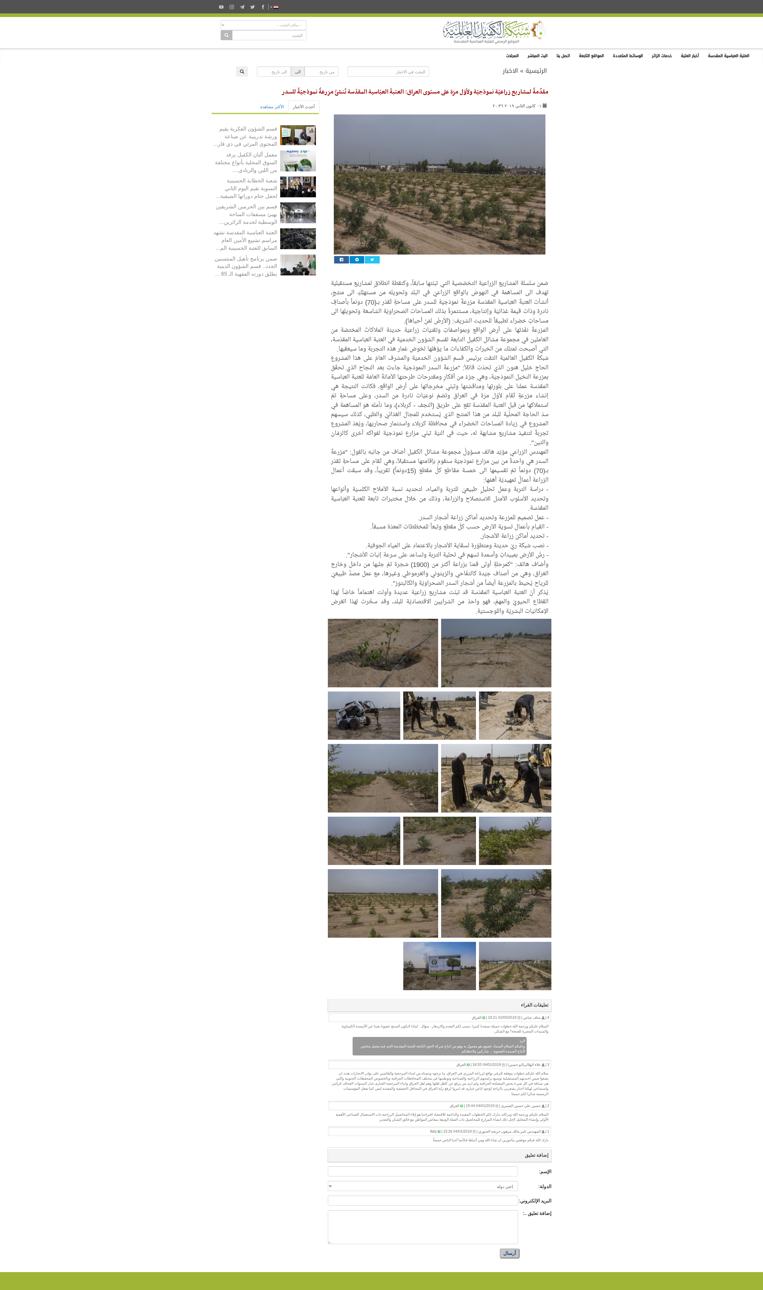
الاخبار (510, 70)
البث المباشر (538, 55)
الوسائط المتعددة (628, 55)
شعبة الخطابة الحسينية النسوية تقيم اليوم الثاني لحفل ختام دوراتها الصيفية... (246, 187)
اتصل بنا (563, 55)
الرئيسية (536, 70)
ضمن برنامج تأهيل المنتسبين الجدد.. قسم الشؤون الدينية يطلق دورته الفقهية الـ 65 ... (246, 265)
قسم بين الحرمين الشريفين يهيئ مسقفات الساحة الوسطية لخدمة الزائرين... (246, 213)
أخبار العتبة (690, 55)
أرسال (509, 1253)
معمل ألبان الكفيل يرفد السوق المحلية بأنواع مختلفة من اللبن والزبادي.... (246, 161)
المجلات (512, 55)
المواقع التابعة (591, 55)
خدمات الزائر (662, 55)
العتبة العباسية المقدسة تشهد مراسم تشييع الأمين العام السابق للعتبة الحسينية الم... (245, 239)
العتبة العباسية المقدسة (728, 55)
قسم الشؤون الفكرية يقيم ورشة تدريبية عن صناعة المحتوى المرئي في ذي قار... (245, 135)
